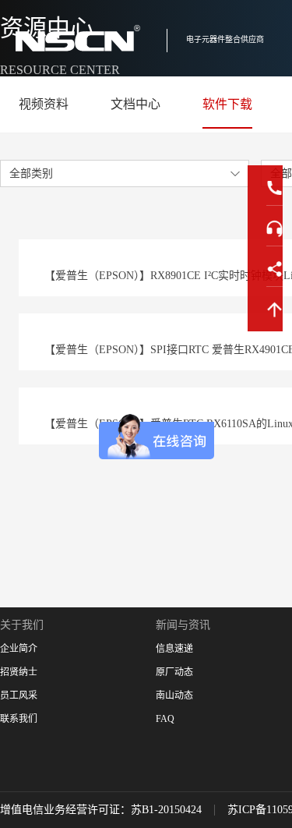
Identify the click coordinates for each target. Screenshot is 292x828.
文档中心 (135, 104)
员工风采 (18, 695)
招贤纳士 (18, 672)
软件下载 (227, 104)
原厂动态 (174, 672)
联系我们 (18, 718)
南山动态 (174, 695)
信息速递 (174, 648)
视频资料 (44, 104)
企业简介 (18, 648)
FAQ (165, 718)
